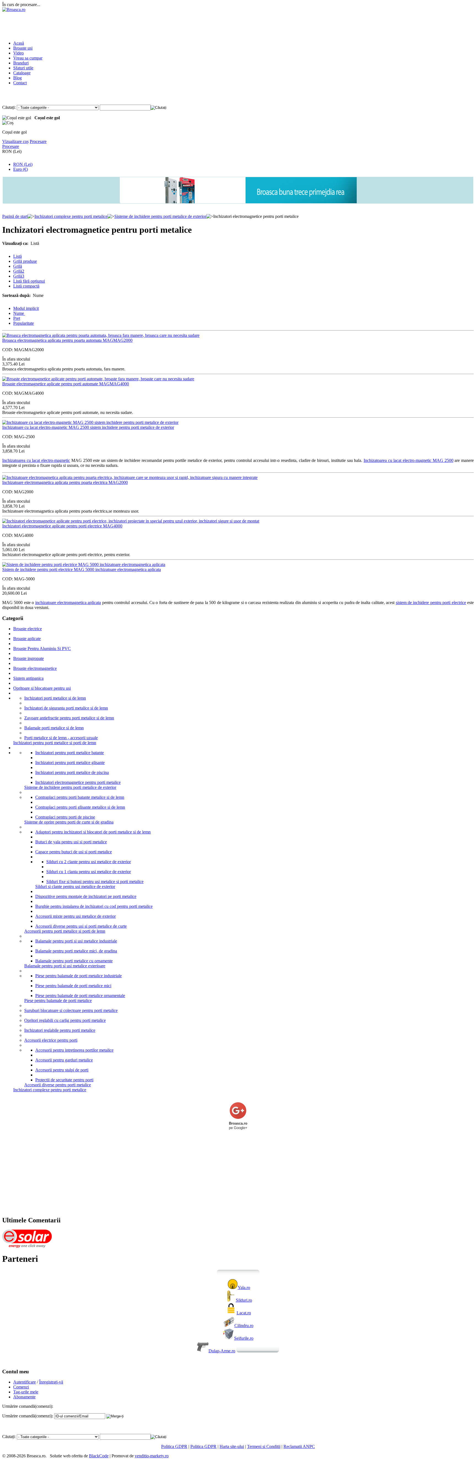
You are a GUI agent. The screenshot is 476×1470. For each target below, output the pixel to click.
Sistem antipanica (28, 678)
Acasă (18, 43)
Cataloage (22, 73)
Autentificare (24, 1382)
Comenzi (21, 1387)
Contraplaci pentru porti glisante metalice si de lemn (80, 807)
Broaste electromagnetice (35, 668)
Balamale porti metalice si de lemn (54, 727)
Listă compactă (26, 286)
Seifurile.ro (243, 1338)
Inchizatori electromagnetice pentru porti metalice (78, 782)
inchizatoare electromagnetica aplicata (68, 602)
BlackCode (99, 1455)
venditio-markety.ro (152, 1455)
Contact (20, 82)
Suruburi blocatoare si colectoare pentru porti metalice (71, 1010)
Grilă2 (18, 271)
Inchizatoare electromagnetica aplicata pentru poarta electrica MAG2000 (65, 482)
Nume (19, 313)
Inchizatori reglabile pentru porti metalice (59, 1030)
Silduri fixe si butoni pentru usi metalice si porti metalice (95, 881)
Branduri (21, 63)
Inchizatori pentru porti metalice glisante (70, 762)
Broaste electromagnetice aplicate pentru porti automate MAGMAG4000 (65, 383)
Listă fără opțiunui (29, 281)
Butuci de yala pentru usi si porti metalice (71, 842)
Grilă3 (18, 276)
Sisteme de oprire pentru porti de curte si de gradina (68, 822)
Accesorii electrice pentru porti (50, 1040)
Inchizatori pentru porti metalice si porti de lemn (54, 742)
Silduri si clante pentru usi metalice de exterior (75, 886)
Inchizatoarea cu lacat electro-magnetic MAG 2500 (408, 460)
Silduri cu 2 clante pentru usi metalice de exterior (88, 861)
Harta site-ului (232, 1446)
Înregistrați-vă (51, 1382)
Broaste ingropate (28, 658)
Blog (17, 77)
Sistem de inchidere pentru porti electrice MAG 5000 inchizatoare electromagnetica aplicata (81, 569)
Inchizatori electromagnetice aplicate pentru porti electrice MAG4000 (62, 526)
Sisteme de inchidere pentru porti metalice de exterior (160, 216)
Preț (16, 318)
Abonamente (24, 1397)
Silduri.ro (244, 1300)
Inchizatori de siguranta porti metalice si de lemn (66, 708)
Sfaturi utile (23, 68)
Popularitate (23, 323)
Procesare (38, 141)
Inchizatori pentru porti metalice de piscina (72, 772)
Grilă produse (25, 261)
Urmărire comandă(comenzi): (27, 1416)
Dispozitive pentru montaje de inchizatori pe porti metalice (85, 896)
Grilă (17, 266)
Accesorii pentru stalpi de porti (61, 1070)
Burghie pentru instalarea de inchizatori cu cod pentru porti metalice (94, 906)
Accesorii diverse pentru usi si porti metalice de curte (81, 926)
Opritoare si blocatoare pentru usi (42, 688)
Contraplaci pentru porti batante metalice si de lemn (79, 797)
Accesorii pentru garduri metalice (64, 1060)
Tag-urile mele (25, 1392)
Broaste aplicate (27, 638)
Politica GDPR (174, 1446)
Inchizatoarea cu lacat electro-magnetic (36, 460)
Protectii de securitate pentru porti (64, 1080)
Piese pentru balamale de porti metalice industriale (78, 975)
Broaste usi (23, 48)
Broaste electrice (27, 628)
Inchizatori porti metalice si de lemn (55, 698)
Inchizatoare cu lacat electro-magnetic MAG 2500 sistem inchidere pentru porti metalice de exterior (88, 427)
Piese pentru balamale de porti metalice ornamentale (80, 995)
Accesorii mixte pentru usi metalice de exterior (75, 916)
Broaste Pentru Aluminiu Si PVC (42, 648)
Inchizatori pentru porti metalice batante (69, 752)
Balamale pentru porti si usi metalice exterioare (64, 965)
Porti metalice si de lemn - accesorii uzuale (61, 737)
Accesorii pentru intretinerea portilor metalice (74, 1050)
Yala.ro (244, 1287)
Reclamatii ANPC (299, 1446)
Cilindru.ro (243, 1325)
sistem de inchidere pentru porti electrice (431, 602)
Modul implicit (26, 308)
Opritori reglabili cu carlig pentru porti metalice (65, 1020)
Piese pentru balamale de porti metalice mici (73, 985)
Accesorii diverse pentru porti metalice (57, 1084)
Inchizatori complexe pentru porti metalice (70, 216)
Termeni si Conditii (263, 1446)
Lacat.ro (244, 1313)
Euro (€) (20, 169)
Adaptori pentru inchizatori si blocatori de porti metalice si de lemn (93, 832)
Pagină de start (15, 216)
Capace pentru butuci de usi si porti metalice (73, 851)
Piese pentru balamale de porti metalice (58, 1000)
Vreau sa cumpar (27, 58)
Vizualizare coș (15, 141)
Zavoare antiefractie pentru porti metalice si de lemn (69, 718)
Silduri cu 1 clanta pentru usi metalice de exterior (88, 871)
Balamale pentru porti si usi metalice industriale (76, 941)
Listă (17, 256)
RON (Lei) (23, 164)
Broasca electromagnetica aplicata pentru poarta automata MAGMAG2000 (67, 340)
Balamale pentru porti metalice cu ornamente (74, 961)
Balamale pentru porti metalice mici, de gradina (76, 951)
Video (18, 53)
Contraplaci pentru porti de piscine (65, 817)
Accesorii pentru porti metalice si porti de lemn (64, 931)
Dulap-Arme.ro (222, 1351)
